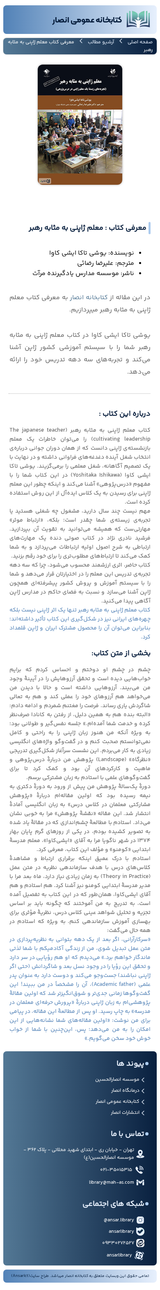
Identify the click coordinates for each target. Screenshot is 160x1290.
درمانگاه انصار (125, 1091)
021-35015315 (116, 1170)
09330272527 (118, 1243)
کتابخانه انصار (89, 298)
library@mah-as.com (111, 1183)
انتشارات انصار (125, 1113)
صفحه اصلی (140, 42)
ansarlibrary (121, 1232)
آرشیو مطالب (101, 42)
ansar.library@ (119, 1220)
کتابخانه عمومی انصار (117, 1102)
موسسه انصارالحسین (117, 1080)
